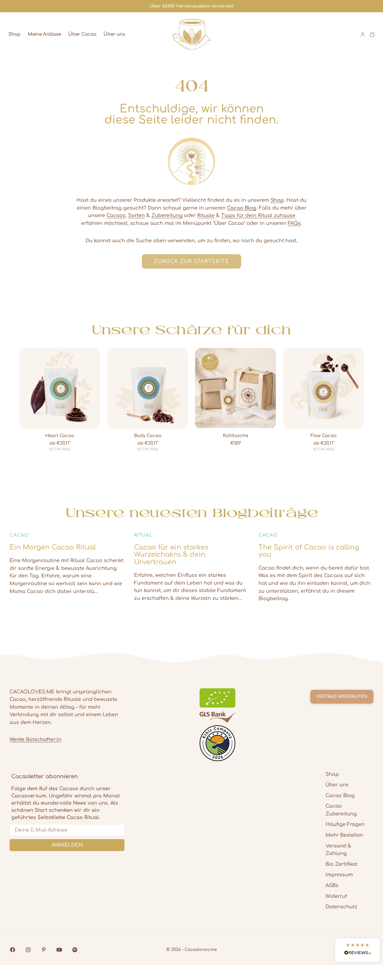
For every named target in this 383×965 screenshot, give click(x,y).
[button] (357, 950)
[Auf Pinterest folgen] (44, 950)
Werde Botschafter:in (35, 739)
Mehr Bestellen (344, 835)
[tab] (191, 330)
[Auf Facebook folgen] (13, 950)
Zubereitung (167, 215)
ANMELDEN (67, 845)
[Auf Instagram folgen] (28, 950)
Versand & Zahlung (338, 849)
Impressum (339, 874)
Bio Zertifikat (341, 864)
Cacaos (116, 215)
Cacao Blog (340, 795)
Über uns (114, 34)
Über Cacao (82, 34)
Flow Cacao (324, 436)
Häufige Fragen (345, 824)
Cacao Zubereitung (341, 810)
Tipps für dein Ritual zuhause (258, 215)
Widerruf (336, 896)
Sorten (136, 215)
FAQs (294, 223)
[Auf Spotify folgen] (75, 950)
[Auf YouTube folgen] (59, 950)
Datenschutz (341, 907)
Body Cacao (147, 436)
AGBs (332, 885)
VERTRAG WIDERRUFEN (341, 696)
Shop (14, 34)
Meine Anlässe (44, 34)
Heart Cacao (59, 436)
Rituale (206, 215)
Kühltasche (235, 436)
